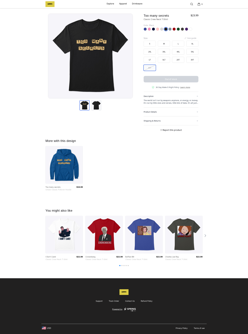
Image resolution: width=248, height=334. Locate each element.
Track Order (114, 301)
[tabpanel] (90, 56)
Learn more (185, 87)
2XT (178, 59)
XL (192, 43)
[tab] (84, 105)
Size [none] (146, 38)
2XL (149, 51)
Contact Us (130, 301)
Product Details (150, 112)
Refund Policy (146, 301)
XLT (163, 59)
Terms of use (199, 328)
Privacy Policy (182, 328)
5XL (192, 51)
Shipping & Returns (152, 121)
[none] (190, 38)
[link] (64, 165)
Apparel (123, 3)
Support (99, 301)
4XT (149, 67)
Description (149, 96)
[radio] (150, 44)
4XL (178, 51)
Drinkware (137, 3)
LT (150, 59)
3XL (163, 51)
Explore (110, 3)
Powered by (117, 309)
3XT (192, 59)
